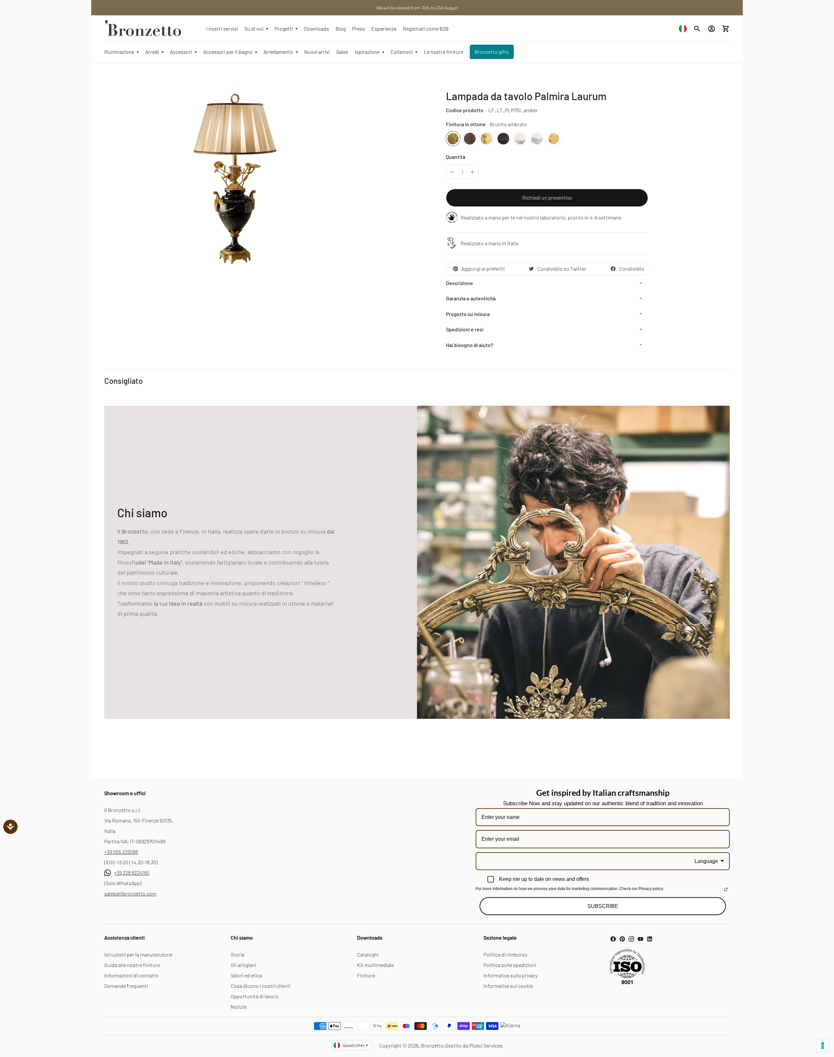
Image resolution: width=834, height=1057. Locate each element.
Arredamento (278, 52)
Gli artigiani (243, 965)
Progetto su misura (468, 314)
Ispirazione (367, 52)
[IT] (683, 29)
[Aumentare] (472, 172)
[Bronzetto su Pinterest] (622, 939)
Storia (237, 954)
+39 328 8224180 (132, 872)
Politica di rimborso (505, 954)
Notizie (239, 1007)
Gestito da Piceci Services (474, 1045)
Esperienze (383, 28)
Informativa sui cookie (508, 986)
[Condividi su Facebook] (613, 268)
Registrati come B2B (426, 28)
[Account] (711, 29)
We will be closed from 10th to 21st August (417, 7)
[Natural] (487, 138)
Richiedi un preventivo (547, 197)
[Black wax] (503, 138)
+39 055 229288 (121, 852)
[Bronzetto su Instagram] (631, 939)
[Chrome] (537, 138)
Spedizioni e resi (464, 329)
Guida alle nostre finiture (132, 965)
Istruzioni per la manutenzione (138, 954)
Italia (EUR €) (353, 1045)
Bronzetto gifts (492, 52)
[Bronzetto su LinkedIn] (649, 939)
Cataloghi (368, 954)
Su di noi (254, 28)
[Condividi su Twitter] (531, 268)
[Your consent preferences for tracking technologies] (822, 1045)
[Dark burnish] (470, 138)
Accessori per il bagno (227, 52)
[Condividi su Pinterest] (455, 268)
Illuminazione (119, 52)
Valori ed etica (246, 975)
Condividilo (631, 268)
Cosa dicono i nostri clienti (261, 986)
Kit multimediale (375, 965)
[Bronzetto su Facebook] (613, 939)
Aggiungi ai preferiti (483, 268)
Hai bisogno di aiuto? (469, 345)
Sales (342, 52)
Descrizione (459, 283)
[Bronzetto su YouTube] (640, 939)
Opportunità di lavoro (255, 996)
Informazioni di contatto (131, 975)
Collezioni (402, 52)
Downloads (316, 28)
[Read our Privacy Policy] (726, 889)
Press (358, 28)
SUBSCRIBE (602, 906)
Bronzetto (432, 1045)
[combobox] (683, 29)
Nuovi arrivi (317, 52)
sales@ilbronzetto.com (130, 893)
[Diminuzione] (452, 172)
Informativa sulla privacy (510, 975)
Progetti (284, 28)
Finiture (366, 975)
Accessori (181, 52)
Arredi (152, 52)
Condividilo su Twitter (561, 268)
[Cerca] (697, 29)
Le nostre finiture (443, 52)
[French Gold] (554, 138)
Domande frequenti (126, 986)
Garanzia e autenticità (471, 298)
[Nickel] (520, 138)
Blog (341, 28)
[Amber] (453, 138)
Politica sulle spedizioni (509, 965)
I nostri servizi (222, 28)
